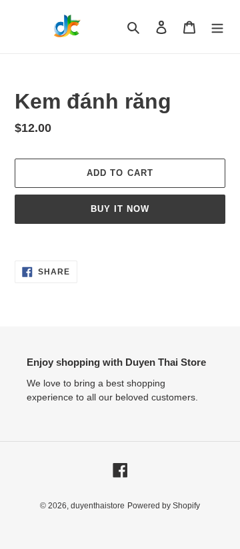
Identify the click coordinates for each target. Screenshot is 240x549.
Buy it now (120, 209)
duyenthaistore (98, 505)
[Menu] (217, 27)
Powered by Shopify (163, 505)
